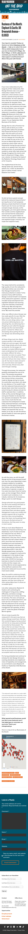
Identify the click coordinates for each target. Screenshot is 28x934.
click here (20, 53)
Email (4, 839)
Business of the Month (8, 772)
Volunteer (6, 918)
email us (24, 901)
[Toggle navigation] (25, 1)
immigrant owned (6, 777)
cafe (17, 772)
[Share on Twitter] (6, 17)
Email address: (5, 887)
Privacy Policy (21, 930)
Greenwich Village (15, 775)
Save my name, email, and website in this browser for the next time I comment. (14, 855)
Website (4, 846)
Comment (5, 811)
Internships (6, 916)
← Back (3, 21)
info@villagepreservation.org (9, 907)
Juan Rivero (21, 39)
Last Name (4, 883)
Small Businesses (17, 777)
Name (4, 832)
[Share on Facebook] (4, 17)
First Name (4, 879)
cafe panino (5, 775)
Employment (7, 913)
